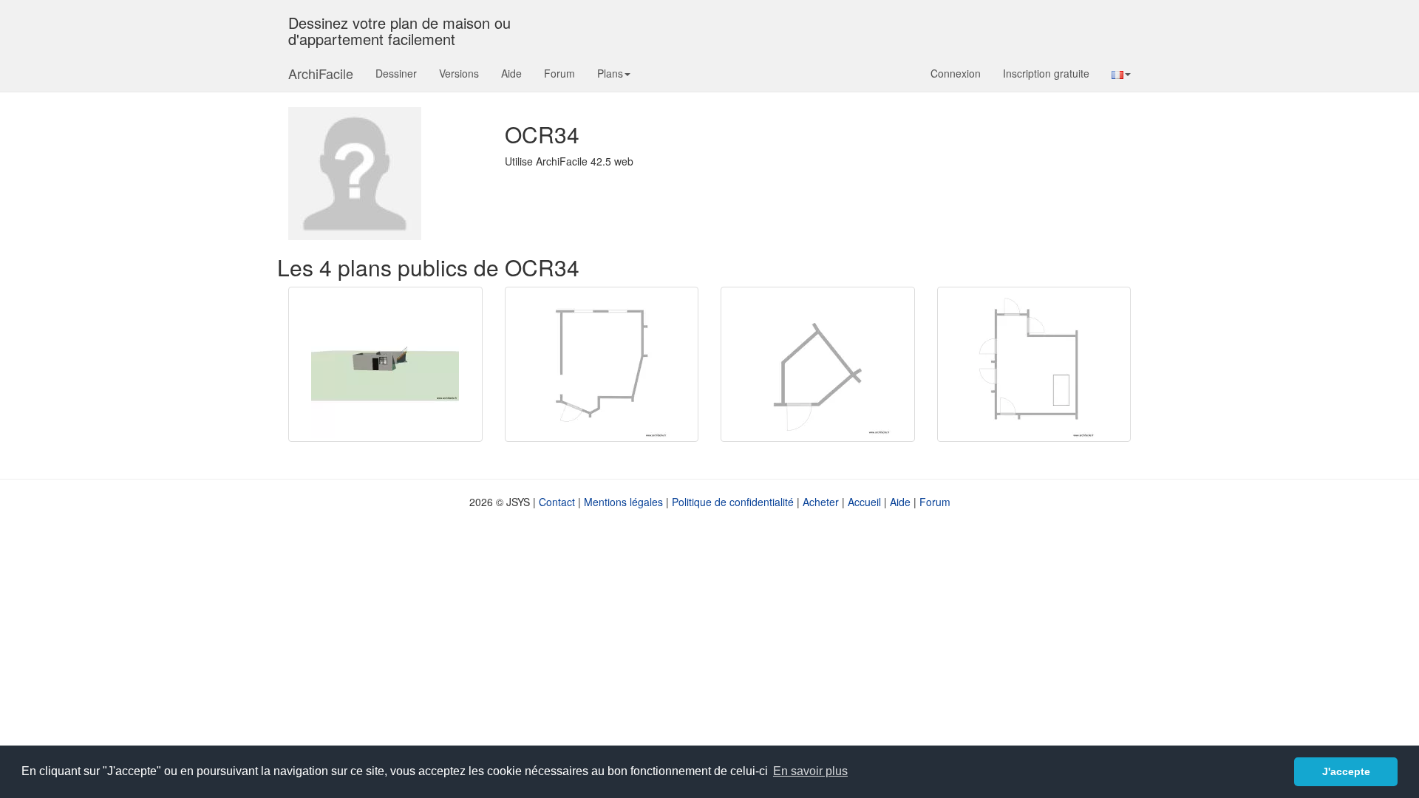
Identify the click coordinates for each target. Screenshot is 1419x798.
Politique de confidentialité (733, 501)
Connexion (955, 73)
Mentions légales (623, 501)
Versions (459, 73)
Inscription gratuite (1046, 73)
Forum (559, 73)
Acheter (821, 501)
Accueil (864, 501)
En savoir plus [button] (810, 771)
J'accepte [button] (1346, 771)
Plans (610, 73)
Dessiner (396, 73)
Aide (511, 73)
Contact (557, 501)
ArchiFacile (320, 73)
